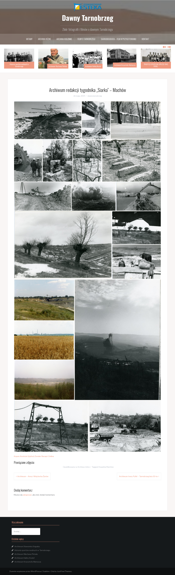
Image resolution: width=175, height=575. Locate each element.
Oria (52, 571)
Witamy (29, 39)
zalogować (27, 495)
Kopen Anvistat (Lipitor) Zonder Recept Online (34, 456)
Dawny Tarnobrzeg (87, 17)
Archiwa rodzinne (64, 39)
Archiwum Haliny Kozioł (59, 66)
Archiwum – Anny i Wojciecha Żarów (32, 476)
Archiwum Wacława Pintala (23, 66)
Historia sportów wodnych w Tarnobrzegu (32, 550)
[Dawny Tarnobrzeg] (88, 7)
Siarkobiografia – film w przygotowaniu (118, 39)
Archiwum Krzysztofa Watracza (90, 65)
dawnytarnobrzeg (95, 96)
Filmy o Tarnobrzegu (86, 39)
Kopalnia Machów (106, 467)
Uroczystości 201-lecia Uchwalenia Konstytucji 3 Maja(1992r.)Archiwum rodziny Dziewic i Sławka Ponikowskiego (156, 64)
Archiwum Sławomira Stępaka (27, 546)
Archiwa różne (44, 39)
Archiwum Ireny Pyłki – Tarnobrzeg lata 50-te (138, 476)
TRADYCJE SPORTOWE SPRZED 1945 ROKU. (122, 65)
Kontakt (145, 39)
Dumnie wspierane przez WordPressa (25, 571)
